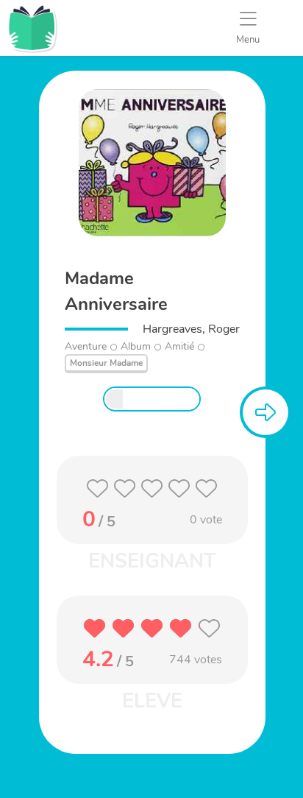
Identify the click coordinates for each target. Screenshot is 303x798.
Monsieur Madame (106, 363)
